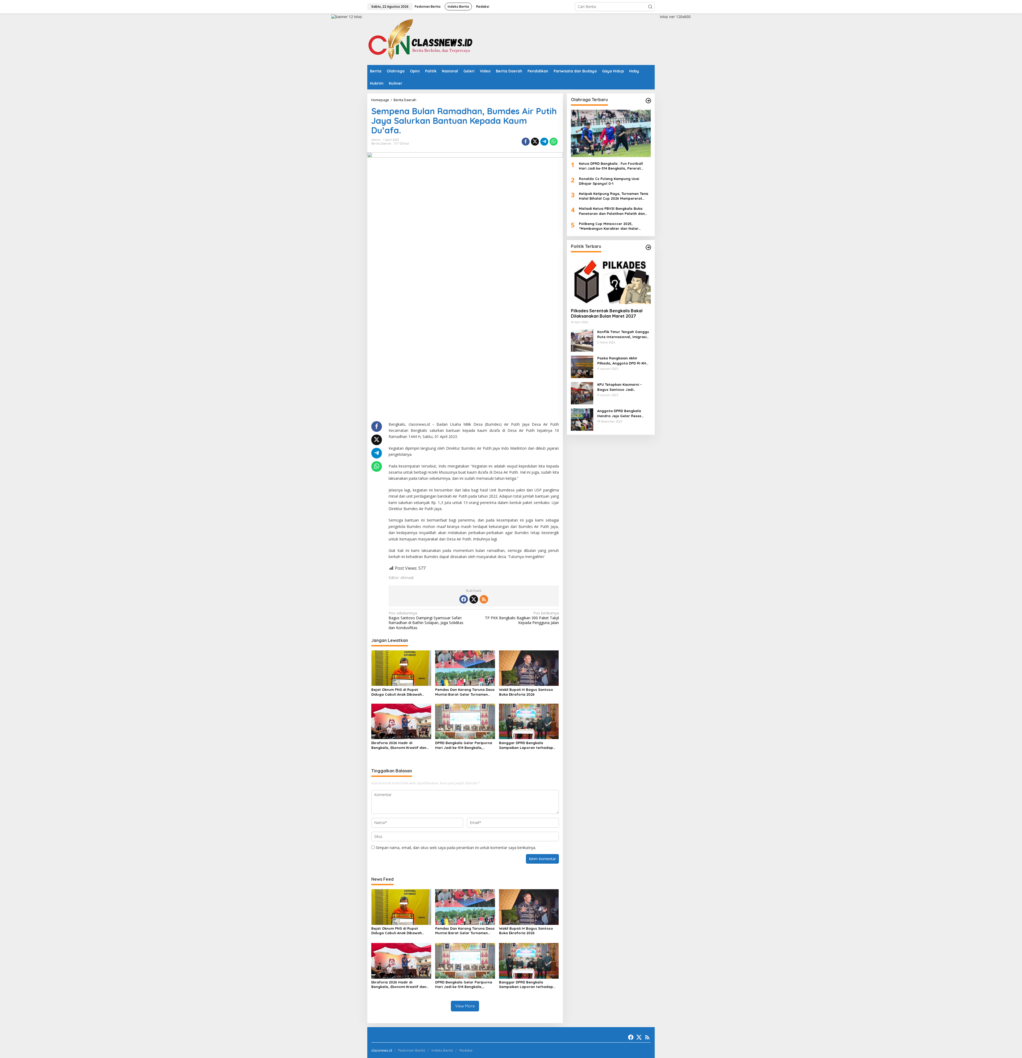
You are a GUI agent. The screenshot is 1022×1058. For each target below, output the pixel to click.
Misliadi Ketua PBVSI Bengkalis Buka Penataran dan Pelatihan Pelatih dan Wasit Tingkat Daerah (612, 211)
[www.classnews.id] (420, 38)
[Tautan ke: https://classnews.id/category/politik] (648, 247)
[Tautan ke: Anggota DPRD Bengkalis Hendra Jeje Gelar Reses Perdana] (582, 419)
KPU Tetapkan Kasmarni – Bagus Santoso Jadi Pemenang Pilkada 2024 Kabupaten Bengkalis (619, 387)
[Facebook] (463, 599)
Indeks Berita (442, 1050)
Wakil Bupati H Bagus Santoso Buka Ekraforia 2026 (526, 691)
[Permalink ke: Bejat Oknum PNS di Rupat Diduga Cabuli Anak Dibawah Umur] (401, 667)
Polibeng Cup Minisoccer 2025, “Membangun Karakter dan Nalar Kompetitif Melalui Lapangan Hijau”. (611, 226)
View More (465, 1005)
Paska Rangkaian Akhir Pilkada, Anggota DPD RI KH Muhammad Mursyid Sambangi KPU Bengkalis (621, 360)
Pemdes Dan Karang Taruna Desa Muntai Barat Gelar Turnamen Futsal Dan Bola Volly (464, 692)
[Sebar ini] (526, 142)
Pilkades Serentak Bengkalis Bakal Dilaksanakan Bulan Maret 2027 (606, 313)
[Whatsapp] (554, 142)
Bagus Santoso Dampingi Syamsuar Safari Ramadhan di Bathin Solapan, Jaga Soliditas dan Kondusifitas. (426, 620)
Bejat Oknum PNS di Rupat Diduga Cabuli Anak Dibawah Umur (396, 692)
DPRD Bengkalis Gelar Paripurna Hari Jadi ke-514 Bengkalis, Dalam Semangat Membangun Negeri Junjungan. (463, 745)
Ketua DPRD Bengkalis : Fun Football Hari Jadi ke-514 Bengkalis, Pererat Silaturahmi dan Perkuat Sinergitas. (611, 166)
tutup (358, 16)
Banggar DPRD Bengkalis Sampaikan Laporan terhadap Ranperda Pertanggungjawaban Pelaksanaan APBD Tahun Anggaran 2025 (528, 745)
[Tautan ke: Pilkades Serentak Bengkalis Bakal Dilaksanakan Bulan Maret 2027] (611, 280)
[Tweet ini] (535, 142)
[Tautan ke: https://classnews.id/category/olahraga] (648, 100)
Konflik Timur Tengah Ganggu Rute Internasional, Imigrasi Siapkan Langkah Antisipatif (623, 334)
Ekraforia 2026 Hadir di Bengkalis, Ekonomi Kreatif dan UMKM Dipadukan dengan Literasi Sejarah (400, 745)
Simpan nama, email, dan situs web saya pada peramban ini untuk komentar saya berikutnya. (456, 847)
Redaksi (465, 1050)
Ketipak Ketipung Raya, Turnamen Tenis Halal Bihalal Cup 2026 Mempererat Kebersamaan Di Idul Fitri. (613, 196)
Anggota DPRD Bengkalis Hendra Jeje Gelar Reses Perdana (619, 413)
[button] (650, 6)
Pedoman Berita (411, 1050)
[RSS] (484, 599)
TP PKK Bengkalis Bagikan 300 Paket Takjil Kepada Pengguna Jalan (522, 618)
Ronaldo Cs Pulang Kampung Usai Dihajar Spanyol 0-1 (609, 181)
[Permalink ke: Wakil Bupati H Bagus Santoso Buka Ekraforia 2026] (529, 667)
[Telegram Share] (544, 142)
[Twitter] (473, 599)
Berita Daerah (381, 143)
